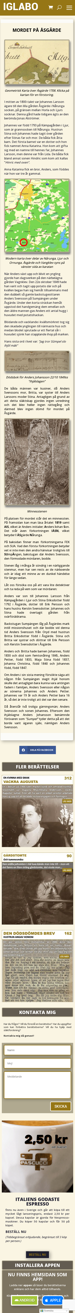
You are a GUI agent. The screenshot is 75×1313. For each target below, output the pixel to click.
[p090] (37, 923)
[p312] (37, 846)
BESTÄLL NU (37, 1254)
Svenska (48, 1310)
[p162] (37, 1001)
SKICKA (60, 1106)
